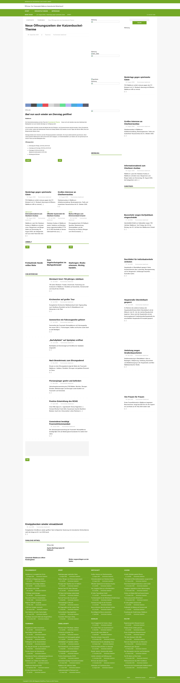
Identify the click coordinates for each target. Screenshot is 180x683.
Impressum (56, 11)
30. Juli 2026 (51, 218)
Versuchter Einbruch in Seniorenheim (35, 598)
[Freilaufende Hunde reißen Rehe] (35, 253)
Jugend (127, 570)
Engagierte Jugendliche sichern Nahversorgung (137, 588)
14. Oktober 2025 (129, 595)
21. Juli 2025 (128, 604)
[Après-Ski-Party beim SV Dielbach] (57, 545)
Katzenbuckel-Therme (54, 122)
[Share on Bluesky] (80, 105)
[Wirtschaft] (139, 152)
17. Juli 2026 (129, 220)
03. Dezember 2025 (96, 639)
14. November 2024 (96, 662)
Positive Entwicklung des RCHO (63, 401)
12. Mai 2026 (62, 609)
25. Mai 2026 (29, 639)
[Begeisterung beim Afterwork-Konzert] (32, 445)
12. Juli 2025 (128, 614)
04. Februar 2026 (129, 653)
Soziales (94, 619)
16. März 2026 (30, 600)
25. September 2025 (31, 667)
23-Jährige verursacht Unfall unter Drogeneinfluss (38, 617)
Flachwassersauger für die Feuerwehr (101, 602)
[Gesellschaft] (36, 286)
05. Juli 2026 (128, 634)
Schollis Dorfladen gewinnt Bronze (133, 574)
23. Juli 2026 (54, 281)
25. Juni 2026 (95, 595)
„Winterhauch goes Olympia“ (132, 646)
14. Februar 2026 (129, 648)
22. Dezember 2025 (31, 662)
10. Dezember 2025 (129, 662)
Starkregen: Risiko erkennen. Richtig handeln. (77, 265)
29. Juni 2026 (30, 527)
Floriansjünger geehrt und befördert (65, 381)
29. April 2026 (30, 648)
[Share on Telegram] (74, 105)
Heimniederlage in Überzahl (65, 602)
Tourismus (48, 34)
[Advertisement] (105, 187)
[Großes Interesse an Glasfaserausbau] (73, 174)
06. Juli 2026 (95, 590)
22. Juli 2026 (29, 581)
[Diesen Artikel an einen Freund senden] (51, 105)
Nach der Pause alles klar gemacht (67, 598)
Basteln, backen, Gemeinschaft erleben (102, 651)
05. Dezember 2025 (31, 618)
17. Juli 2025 (128, 609)
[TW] (144, 1)
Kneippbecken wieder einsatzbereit (44, 524)
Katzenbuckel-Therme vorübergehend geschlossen (39, 656)
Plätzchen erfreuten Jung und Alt (100, 637)
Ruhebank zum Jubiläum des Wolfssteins (36, 660)
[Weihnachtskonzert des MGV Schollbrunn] (61, 452)
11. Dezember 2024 (96, 658)
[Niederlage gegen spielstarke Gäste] (40, 174)
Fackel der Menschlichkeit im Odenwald (102, 646)
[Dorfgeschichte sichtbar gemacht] (40, 445)
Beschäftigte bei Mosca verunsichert (101, 612)
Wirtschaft (95, 570)
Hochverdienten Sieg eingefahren (67, 612)
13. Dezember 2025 (129, 585)
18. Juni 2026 (30, 634)
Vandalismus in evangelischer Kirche (35, 574)
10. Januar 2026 (63, 672)
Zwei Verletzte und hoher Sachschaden (35, 612)
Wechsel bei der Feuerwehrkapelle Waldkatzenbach (138, 665)
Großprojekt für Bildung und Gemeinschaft (135, 607)
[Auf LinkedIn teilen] (39, 105)
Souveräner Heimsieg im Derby (66, 617)
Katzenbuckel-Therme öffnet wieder (35, 637)
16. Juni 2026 (128, 639)
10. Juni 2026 (54, 342)
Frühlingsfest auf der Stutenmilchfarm (35, 642)
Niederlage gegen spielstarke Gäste (68, 574)
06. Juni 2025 (95, 648)
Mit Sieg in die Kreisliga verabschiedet (68, 593)
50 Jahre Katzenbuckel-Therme (33, 670)
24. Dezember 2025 (129, 658)
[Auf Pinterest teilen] (45, 105)
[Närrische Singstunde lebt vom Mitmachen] (65, 445)
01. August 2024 (96, 667)
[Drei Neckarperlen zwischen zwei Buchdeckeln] (82, 445)
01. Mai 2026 (95, 629)
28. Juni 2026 (63, 590)
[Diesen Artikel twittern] (34, 105)
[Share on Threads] (85, 105)
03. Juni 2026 (30, 595)
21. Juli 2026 (128, 576)
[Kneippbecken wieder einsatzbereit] (57, 490)
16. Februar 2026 (129, 644)
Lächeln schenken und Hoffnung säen (101, 656)
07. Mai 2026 (54, 383)
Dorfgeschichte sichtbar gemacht (133, 627)
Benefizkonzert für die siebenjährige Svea (102, 642)
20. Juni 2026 (95, 625)
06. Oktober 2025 (96, 644)
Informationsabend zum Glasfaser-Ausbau (102, 579)
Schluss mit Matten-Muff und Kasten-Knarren (136, 593)
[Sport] (139, 66)
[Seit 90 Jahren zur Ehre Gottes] (52, 451)
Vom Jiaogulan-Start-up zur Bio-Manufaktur (102, 588)
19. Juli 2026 (54, 302)
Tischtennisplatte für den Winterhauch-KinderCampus (105, 598)
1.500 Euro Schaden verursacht (33, 607)
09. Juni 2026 (30, 590)
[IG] (151, 1)
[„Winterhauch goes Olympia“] (73, 445)
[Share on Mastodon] (68, 105)
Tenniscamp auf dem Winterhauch (133, 598)
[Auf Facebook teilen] (28, 105)
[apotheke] (94, 79)
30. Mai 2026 (62, 595)
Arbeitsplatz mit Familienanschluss (100, 665)
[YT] (148, 1)
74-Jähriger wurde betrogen (32, 593)
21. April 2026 (30, 653)
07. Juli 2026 (54, 322)
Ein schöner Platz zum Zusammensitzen (102, 627)
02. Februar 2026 (30, 609)
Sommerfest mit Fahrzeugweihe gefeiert (67, 320)
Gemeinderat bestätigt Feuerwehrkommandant (70, 660)
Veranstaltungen (41, 11)
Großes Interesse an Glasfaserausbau (101, 574)
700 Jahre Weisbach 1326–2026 (132, 637)
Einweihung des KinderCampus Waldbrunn (135, 612)
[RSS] (155, 1)
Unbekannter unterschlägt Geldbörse (35, 583)
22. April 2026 (95, 634)
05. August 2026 (31, 218)
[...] (26, 235)
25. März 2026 (30, 658)
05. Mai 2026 (129, 355)
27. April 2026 (54, 404)
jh (41, 34)
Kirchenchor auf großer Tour (62, 299)
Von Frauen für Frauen (134, 397)
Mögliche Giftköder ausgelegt (33, 602)
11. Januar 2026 (63, 667)
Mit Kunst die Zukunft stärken (99, 660)
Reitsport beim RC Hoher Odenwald (67, 588)
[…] (50, 291)
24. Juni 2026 (129, 305)
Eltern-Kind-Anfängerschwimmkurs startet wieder (137, 583)
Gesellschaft (63, 623)
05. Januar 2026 (30, 614)
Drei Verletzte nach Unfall (32, 588)
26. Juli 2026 (128, 625)
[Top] (139, 107)
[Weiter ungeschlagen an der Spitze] (79, 550)
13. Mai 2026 (54, 363)
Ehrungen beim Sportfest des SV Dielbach (69, 583)
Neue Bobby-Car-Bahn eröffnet (33, 632)
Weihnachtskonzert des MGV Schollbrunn (135, 660)
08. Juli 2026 (128, 629)
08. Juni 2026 (95, 609)
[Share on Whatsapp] (63, 105)
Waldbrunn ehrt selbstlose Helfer (67, 665)
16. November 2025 (129, 667)
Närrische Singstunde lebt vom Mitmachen (135, 642)
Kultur (126, 619)
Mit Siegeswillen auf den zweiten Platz (68, 607)
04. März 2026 (30, 604)
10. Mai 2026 (62, 614)
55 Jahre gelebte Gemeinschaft (132, 602)
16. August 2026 (31, 197)
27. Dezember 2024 (96, 653)
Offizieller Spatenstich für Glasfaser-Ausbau (103, 583)
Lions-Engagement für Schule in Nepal (101, 623)
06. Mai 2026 (29, 644)
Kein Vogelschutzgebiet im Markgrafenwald (56, 262)
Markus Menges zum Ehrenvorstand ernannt (70, 579)
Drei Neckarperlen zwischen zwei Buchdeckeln (136, 651)
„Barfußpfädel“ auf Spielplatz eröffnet (66, 340)
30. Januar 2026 (55, 426)
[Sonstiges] (139, 201)
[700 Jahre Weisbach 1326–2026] (57, 445)
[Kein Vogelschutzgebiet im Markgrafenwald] (57, 252)
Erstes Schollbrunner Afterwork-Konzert (135, 632)
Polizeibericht (30, 570)
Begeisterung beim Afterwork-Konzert (134, 623)
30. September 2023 (33, 34)
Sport (60, 570)
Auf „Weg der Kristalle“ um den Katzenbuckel (37, 646)
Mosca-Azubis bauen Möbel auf (99, 632)
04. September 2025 (130, 600)
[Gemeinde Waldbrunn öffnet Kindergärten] (35, 550)
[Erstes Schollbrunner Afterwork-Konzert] (48, 445)
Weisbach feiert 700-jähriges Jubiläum (66, 279)
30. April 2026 (129, 399)
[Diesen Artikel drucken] (57, 105)
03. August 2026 (30, 576)
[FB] (140, 1)
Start (27, 11)
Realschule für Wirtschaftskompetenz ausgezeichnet (138, 579)
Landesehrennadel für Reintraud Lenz (68, 670)
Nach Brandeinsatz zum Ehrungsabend (66, 360)
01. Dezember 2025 (129, 590)
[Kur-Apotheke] (105, 47)
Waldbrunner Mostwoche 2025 (33, 665)
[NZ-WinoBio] (105, 77)
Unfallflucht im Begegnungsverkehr (34, 579)
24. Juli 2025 (29, 672)
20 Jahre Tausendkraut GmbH (99, 593)
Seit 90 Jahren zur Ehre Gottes (132, 656)
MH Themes (55, 681)
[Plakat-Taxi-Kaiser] (105, 149)
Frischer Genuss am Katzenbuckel (34, 651)
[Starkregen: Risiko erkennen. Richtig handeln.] (79, 253)
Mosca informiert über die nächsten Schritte (103, 607)
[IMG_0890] (95, 54)
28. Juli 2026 (73, 218)
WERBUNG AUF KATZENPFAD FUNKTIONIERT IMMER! (38, 1)
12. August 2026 (63, 197)
